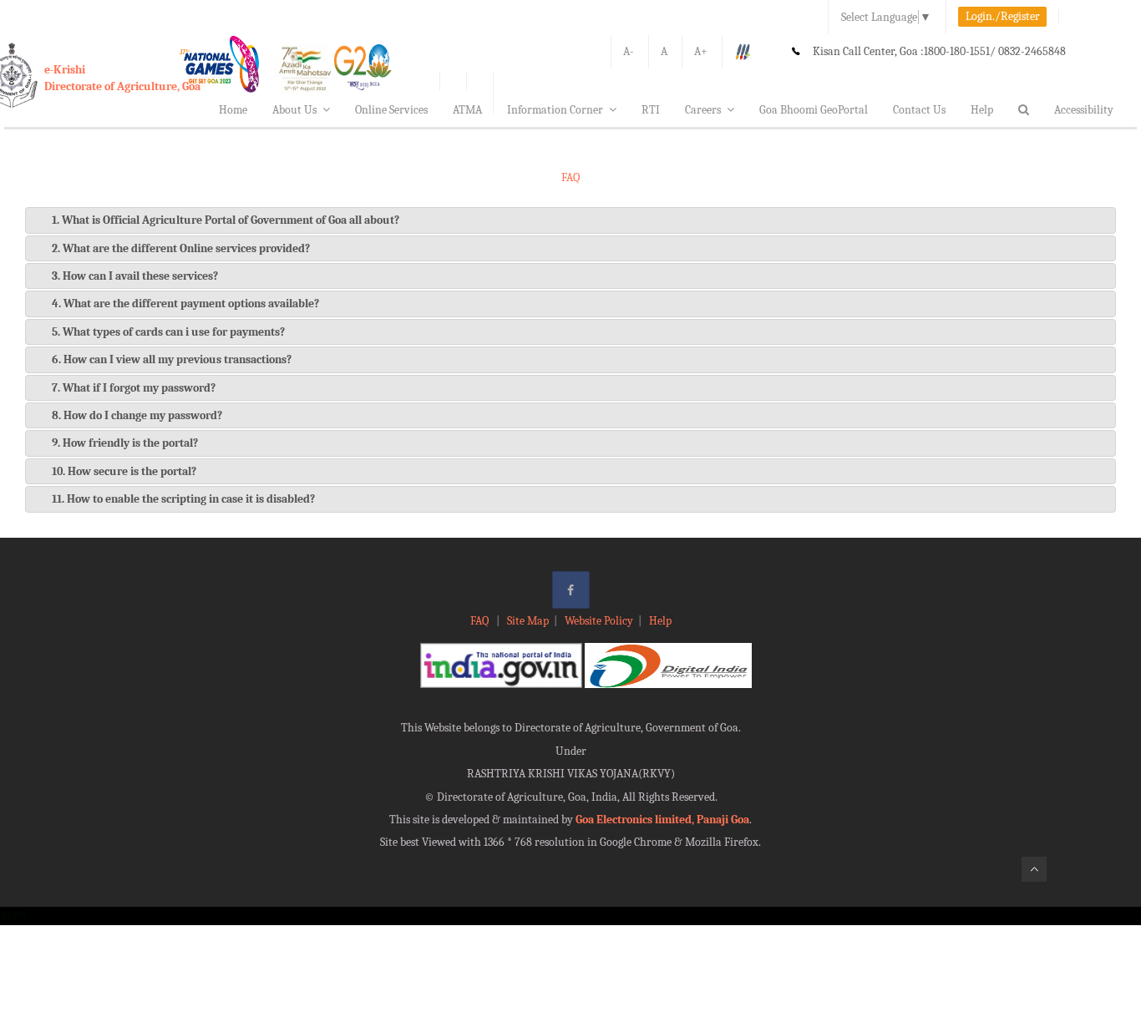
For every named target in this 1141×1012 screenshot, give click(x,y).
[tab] (570, 220)
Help (982, 110)
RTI (650, 110)
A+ (700, 51)
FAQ (480, 621)
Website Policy (599, 621)
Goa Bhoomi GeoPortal (813, 110)
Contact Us (919, 110)
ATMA (467, 110)
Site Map (528, 621)
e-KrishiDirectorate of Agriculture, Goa (122, 78)
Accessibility (1083, 110)
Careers (703, 110)
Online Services (391, 110)
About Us (294, 110)
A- (628, 51)
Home (233, 110)
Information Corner (555, 110)
